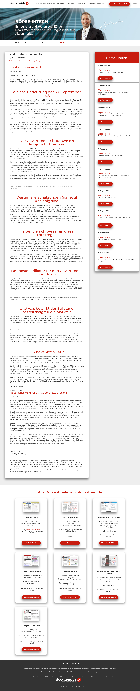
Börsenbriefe (53, 672)
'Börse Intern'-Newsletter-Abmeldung (36, 668)
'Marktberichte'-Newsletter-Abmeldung (103, 668)
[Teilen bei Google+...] (67, 663)
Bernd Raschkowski (33, 529)
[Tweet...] (64, 663)
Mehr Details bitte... (31, 543)
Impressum (82, 672)
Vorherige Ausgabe (35, 61)
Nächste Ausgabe (15, 61)
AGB (66, 672)
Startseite (19, 43)
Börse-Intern (42, 43)
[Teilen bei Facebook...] (61, 663)
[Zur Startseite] (20, 3)
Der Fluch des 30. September (60, 43)
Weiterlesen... (105, 78)
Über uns (61, 672)
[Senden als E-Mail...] (79, 663)
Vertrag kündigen (93, 672)
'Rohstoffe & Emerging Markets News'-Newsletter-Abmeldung (69, 668)
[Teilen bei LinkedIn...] (76, 663)
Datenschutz (74, 672)
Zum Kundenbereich (119, 4)
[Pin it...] (73, 663)
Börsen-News (30, 43)
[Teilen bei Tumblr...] (70, 663)
